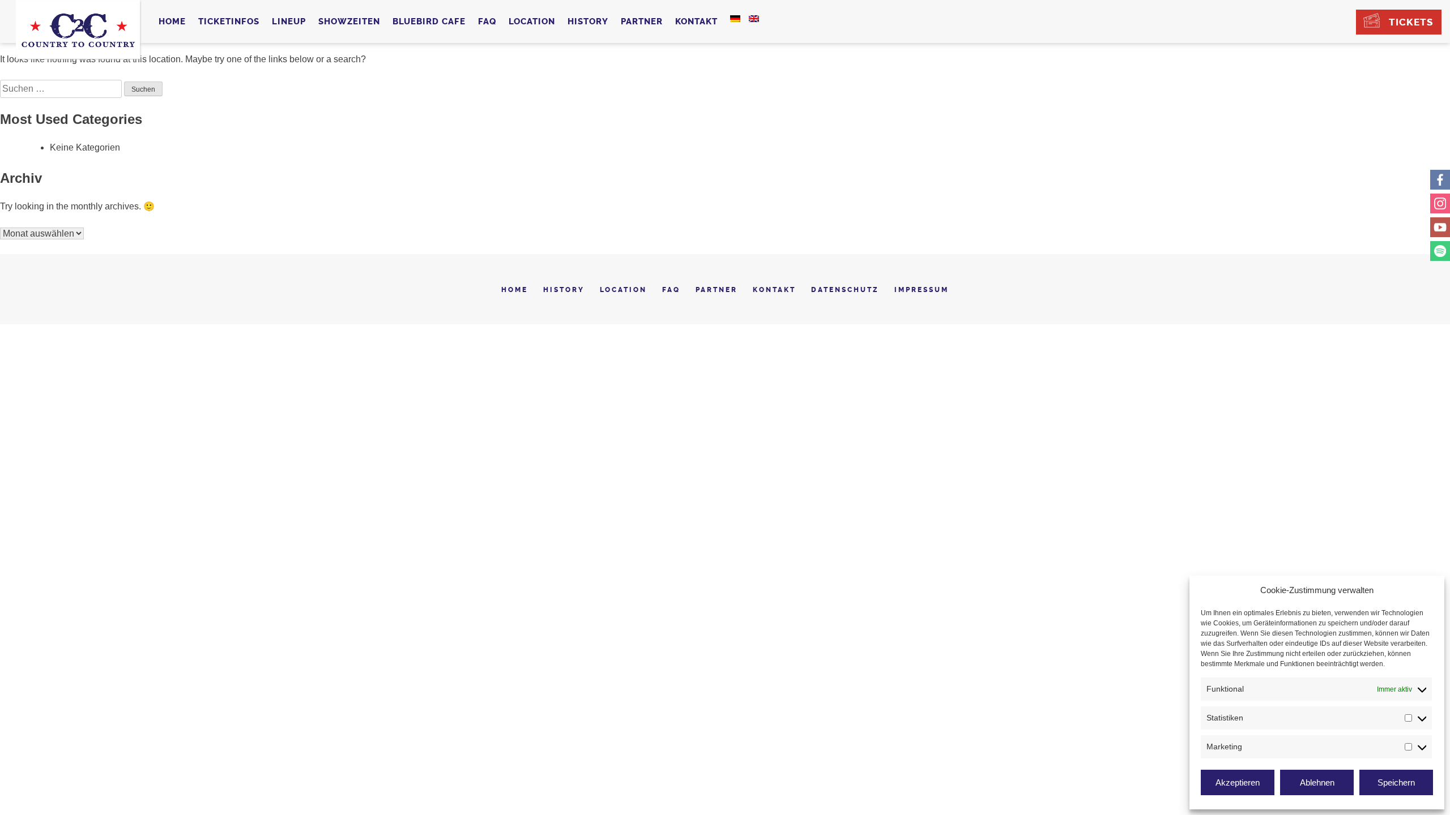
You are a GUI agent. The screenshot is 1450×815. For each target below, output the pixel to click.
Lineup (289, 21)
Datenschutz (845, 290)
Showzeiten (349, 21)
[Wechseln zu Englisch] (754, 18)
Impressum (921, 290)
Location (532, 21)
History (588, 21)
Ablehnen (1317, 782)
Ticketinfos (228, 21)
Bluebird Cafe (429, 21)
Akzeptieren (1238, 782)
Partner (642, 21)
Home (172, 21)
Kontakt (696, 21)
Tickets (1411, 22)
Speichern (1396, 782)
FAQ (487, 21)
